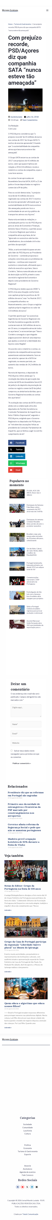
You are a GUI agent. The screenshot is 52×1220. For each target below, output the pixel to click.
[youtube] (23, 1187)
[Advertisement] (26, 655)
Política (27, 1145)
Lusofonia (27, 1130)
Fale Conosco (27, 1175)
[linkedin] (32, 1187)
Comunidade (27, 1127)
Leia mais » (8, 910)
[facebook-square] (18, 1187)
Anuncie (27, 1166)
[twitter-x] (27, 1187)
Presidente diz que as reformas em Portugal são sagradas (26, 794)
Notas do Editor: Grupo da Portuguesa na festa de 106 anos (22, 887)
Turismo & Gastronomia (22, 24)
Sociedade (27, 1124)
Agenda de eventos (28, 1172)
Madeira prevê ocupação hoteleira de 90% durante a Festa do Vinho (23, 841)
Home (10, 24)
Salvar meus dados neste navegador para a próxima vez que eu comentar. (25, 754)
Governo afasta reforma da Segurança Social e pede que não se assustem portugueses (24, 827)
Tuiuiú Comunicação (30, 1214)
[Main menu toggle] (47, 10)
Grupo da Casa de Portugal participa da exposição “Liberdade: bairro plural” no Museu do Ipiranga (25, 944)
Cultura (27, 1134)
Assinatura (27, 1169)
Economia (27, 1148)
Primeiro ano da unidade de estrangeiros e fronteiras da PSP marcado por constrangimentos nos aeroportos (24, 810)
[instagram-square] (37, 1187)
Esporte (27, 1154)
